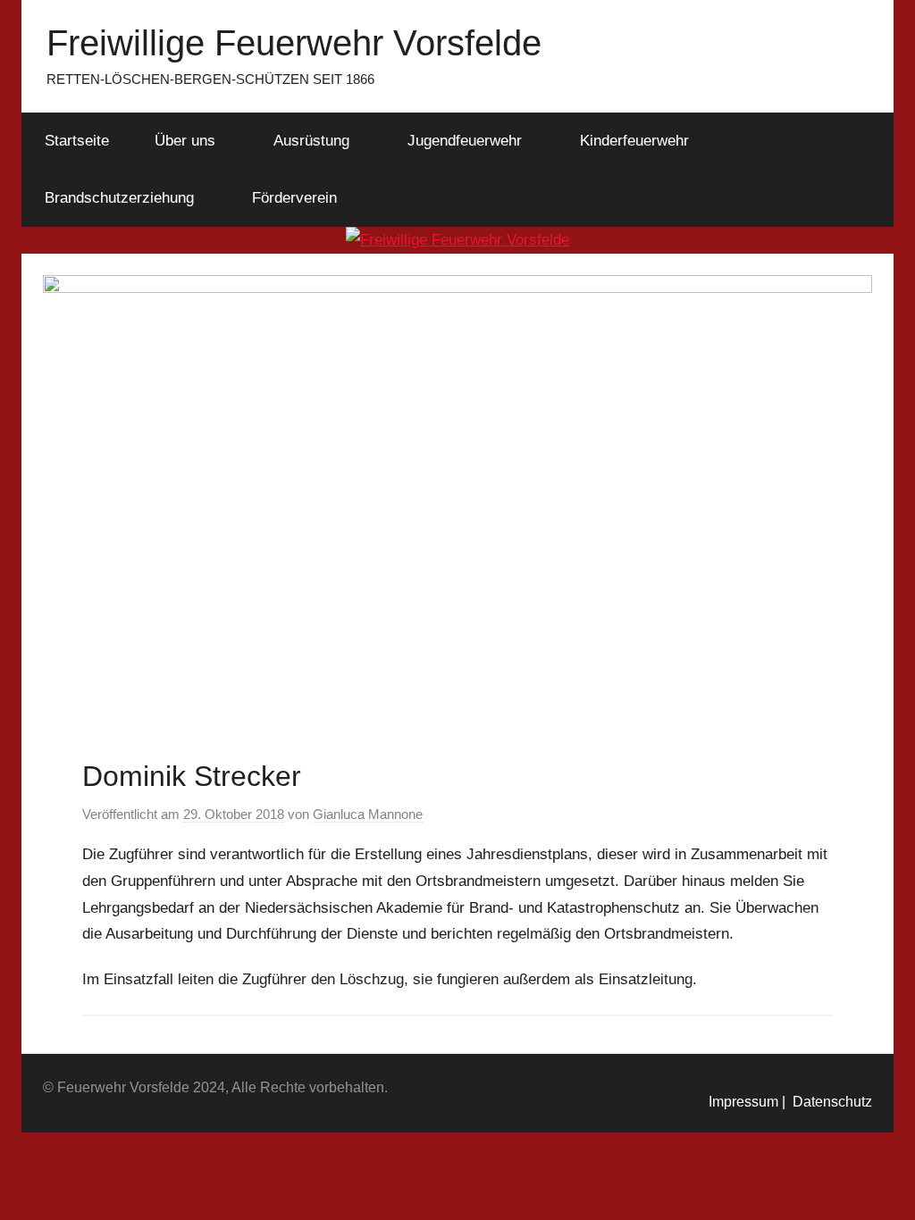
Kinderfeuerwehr (634, 140)
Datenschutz (828, 1101)
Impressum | (747, 1101)
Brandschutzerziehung (119, 197)
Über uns (185, 140)
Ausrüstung (311, 140)
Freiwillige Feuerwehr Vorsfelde (293, 43)
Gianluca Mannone (368, 814)
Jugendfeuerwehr (464, 140)
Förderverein (294, 197)
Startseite (77, 140)
